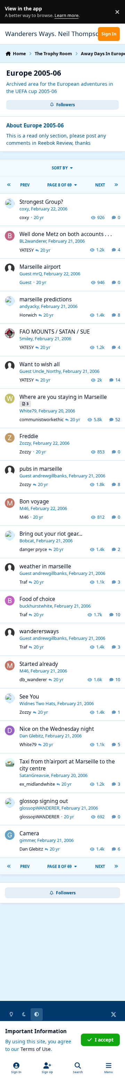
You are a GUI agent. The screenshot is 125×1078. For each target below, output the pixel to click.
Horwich (28, 315)
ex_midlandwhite (37, 784)
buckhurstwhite (35, 606)
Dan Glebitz (31, 736)
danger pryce (33, 549)
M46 (23, 508)
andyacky (29, 306)
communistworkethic (41, 419)
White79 (27, 411)
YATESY (26, 250)
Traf (23, 582)
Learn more (13, 12)
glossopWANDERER (39, 808)
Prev (25, 184)
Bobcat (26, 540)
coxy (24, 209)
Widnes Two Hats (37, 703)
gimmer (27, 840)
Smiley (26, 338)
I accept (104, 1039)
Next (100, 184)
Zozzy (25, 443)
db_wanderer (33, 679)
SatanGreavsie (34, 775)
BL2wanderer (32, 241)
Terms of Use (35, 1049)
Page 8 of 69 (59, 184)
